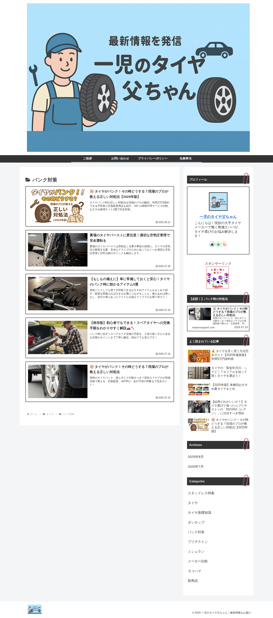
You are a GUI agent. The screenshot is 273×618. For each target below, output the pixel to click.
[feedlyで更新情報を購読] (218, 244)
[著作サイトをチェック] (212, 244)
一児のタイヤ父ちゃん (218, 217)
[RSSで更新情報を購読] (224, 244)
